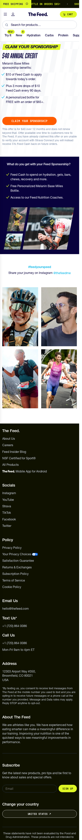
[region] (39, 4)
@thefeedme (62, 273)
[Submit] (6, 25)
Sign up (67, 788)
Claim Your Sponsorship (29, 121)
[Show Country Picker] (26, 4)
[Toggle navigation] (5, 14)
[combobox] (39, 25)
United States (37, 813)
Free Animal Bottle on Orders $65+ (31, 4)
